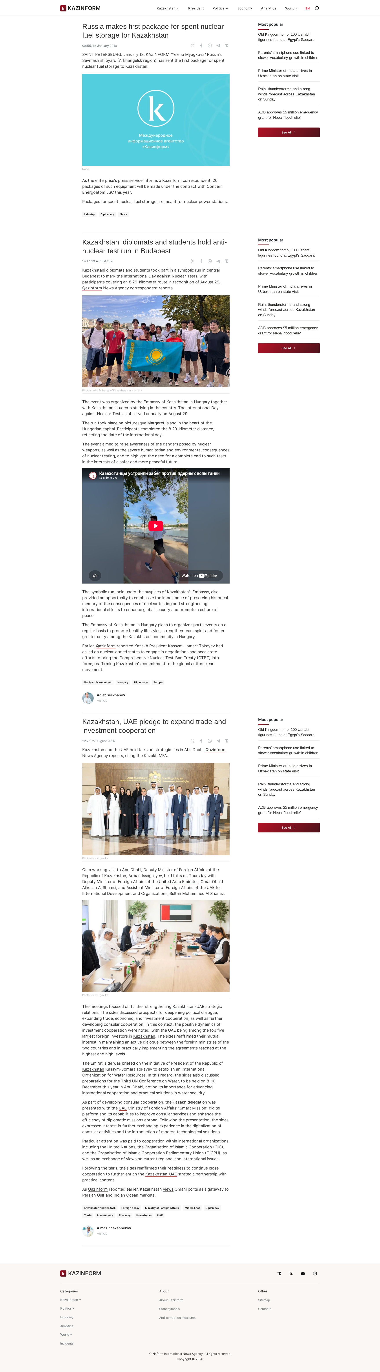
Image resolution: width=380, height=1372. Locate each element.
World (64, 1334)
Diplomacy (107, 214)
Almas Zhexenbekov (114, 1228)
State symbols (169, 1309)
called (87, 652)
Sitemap (264, 1300)
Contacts (264, 1309)
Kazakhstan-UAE (188, 1006)
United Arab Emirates (178, 881)
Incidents (66, 1343)
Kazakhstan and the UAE (100, 1208)
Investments (105, 1215)
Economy (245, 8)
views (168, 1189)
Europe (158, 682)
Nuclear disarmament (98, 682)
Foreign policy (130, 1208)
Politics (66, 1308)
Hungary (122, 682)
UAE (123, 1108)
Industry (89, 214)
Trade (87, 1215)
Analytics (268, 8)
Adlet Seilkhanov (111, 695)
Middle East (192, 1208)
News (123, 214)
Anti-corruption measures (177, 1317)
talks (177, 875)
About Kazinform (171, 1300)
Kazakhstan (115, 875)
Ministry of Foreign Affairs (162, 1208)
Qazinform (92, 288)
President (196, 8)
